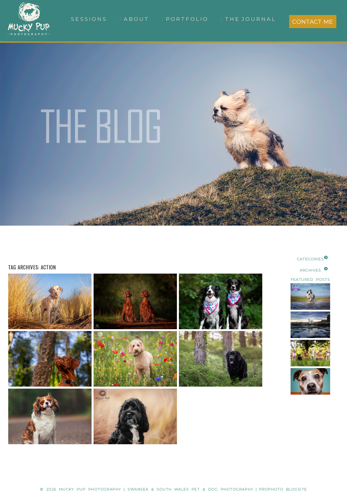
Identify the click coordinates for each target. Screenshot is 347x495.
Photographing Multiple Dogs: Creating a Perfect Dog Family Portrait (317, 344)
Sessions (89, 19)
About (136, 19)
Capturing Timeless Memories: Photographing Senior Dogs (317, 372)
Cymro (220, 349)
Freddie (135, 349)
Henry (49, 349)
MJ (135, 406)
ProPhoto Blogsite (283, 489)
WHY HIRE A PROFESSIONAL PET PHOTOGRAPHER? (317, 287)
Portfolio (187, 19)
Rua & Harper (135, 291)
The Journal (250, 19)
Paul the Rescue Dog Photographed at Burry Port (49, 291)
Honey (49, 406)
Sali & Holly (220, 291)
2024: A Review (310, 315)
